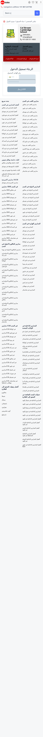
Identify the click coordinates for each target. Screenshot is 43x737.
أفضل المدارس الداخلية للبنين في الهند (30, 429)
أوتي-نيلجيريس (6, 411)
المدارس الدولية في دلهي (29, 212)
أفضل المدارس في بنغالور (9, 108)
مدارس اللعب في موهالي (29, 167)
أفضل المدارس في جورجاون (10, 115)
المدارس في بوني (27, 249)
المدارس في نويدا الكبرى (29, 268)
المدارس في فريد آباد (28, 257)
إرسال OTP (22, 89)
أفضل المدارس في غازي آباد (10, 152)
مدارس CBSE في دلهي (8, 216)
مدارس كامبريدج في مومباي (10, 183)
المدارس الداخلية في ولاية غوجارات (29, 347)
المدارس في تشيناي (28, 238)
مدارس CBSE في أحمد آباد (9, 227)
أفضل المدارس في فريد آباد (10, 148)
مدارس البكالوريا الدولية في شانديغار (10, 321)
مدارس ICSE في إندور (8, 355)
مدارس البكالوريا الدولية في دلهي (10, 271)
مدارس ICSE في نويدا (8, 340)
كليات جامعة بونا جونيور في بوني (11, 170)
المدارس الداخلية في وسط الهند (31, 408)
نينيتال (4, 400)
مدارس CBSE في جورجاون (9, 220)
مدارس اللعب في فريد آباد (29, 138)
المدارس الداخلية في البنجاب (30, 391)
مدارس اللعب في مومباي (29, 112)
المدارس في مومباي (28, 231)
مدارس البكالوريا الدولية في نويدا (11, 250)
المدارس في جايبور (27, 271)
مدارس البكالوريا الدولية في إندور (10, 310)
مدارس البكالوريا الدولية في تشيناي (10, 293)
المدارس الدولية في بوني (29, 208)
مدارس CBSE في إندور (8, 234)
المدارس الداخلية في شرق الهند (31, 411)
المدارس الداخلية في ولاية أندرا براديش (31, 382)
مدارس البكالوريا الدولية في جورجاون (10, 265)
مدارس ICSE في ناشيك (8, 370)
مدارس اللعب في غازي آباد (30, 141)
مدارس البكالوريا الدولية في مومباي (10, 276)
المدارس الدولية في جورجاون (30, 216)
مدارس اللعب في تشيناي (29, 119)
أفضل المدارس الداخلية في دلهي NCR (31, 446)
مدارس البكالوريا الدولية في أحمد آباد (10, 304)
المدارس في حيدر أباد (28, 234)
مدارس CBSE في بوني (8, 212)
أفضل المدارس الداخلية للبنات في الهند (31, 423)
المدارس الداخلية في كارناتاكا (30, 355)
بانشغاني (4, 404)
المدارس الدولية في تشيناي (30, 201)
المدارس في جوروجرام (29, 253)
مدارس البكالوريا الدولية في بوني (10, 282)
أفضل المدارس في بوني (8, 137)
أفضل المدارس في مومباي (9, 111)
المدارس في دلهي (27, 227)
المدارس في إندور (27, 282)
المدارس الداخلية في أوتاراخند (30, 374)
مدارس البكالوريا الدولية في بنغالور (10, 299)
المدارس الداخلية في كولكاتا (30, 343)
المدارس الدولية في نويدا (29, 220)
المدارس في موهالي (28, 286)
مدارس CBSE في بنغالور (9, 190)
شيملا (3, 396)
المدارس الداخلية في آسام (29, 335)
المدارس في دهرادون (28, 245)
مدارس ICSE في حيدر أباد (9, 348)
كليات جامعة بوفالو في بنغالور (10, 163)
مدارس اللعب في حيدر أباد (29, 116)
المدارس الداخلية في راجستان (31, 359)
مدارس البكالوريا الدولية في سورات (10, 315)
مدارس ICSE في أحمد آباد (9, 362)
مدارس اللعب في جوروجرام (30, 134)
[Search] (37, 13)
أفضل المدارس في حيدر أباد (10, 130)
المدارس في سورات (28, 279)
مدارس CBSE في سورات (9, 231)
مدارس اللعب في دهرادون (29, 127)
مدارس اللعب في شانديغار (30, 171)
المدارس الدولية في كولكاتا (30, 205)
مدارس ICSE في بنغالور (8, 359)
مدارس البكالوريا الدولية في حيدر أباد (10, 254)
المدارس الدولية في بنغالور (30, 190)
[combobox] (19, 13)
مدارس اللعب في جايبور (29, 153)
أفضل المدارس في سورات (9, 145)
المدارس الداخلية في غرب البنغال (29, 369)
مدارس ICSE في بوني (8, 344)
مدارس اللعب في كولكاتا (29, 123)
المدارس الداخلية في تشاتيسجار (31, 339)
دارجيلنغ (4, 415)
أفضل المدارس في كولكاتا (9, 134)
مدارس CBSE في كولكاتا (9, 208)
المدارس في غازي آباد (28, 260)
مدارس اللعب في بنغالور (29, 105)
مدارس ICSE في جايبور (8, 351)
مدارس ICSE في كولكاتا (9, 329)
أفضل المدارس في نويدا (8, 119)
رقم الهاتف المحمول (14, 73)
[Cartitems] (36, 2)
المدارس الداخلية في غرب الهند (31, 415)
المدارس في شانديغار (28, 290)
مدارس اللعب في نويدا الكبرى (30, 149)
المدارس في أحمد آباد (28, 275)
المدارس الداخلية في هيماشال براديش (31, 364)
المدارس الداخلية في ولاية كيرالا (31, 378)
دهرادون (4, 407)
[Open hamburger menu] (40, 2)
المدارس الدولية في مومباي (30, 194)
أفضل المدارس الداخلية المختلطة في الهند (29, 434)
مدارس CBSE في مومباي (9, 197)
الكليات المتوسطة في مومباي (10, 166)
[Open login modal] (29, 2)
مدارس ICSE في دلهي (8, 366)
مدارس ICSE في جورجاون (9, 333)
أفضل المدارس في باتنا (8, 156)
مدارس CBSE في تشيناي (9, 205)
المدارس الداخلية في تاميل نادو (31, 331)
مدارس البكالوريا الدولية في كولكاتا (10, 260)
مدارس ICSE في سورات (9, 374)
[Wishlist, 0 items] (33, 2)
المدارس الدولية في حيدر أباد (30, 197)
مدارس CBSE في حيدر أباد (9, 201)
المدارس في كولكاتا (28, 242)
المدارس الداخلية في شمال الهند (31, 400)
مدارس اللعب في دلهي (29, 108)
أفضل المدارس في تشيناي (9, 126)
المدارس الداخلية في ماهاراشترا (31, 352)
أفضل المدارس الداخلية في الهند (31, 419)
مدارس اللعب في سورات (29, 160)
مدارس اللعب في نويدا (28, 145)
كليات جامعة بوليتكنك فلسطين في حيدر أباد (10, 175)
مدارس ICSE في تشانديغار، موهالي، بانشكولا (9, 382)
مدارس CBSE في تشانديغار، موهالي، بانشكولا (10, 239)
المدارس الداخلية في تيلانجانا (30, 387)
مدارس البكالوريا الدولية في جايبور (10, 287)
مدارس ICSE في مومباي (9, 337)
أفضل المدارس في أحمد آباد (10, 141)
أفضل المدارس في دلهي (9, 123)
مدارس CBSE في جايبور (9, 223)
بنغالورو (4, 392)
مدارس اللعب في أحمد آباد (29, 156)
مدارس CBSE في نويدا (8, 194)
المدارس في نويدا (27, 264)
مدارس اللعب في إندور (29, 164)
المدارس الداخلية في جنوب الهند (31, 404)
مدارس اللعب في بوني (28, 130)
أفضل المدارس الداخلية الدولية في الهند (31, 440)
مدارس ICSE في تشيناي (9, 377)
